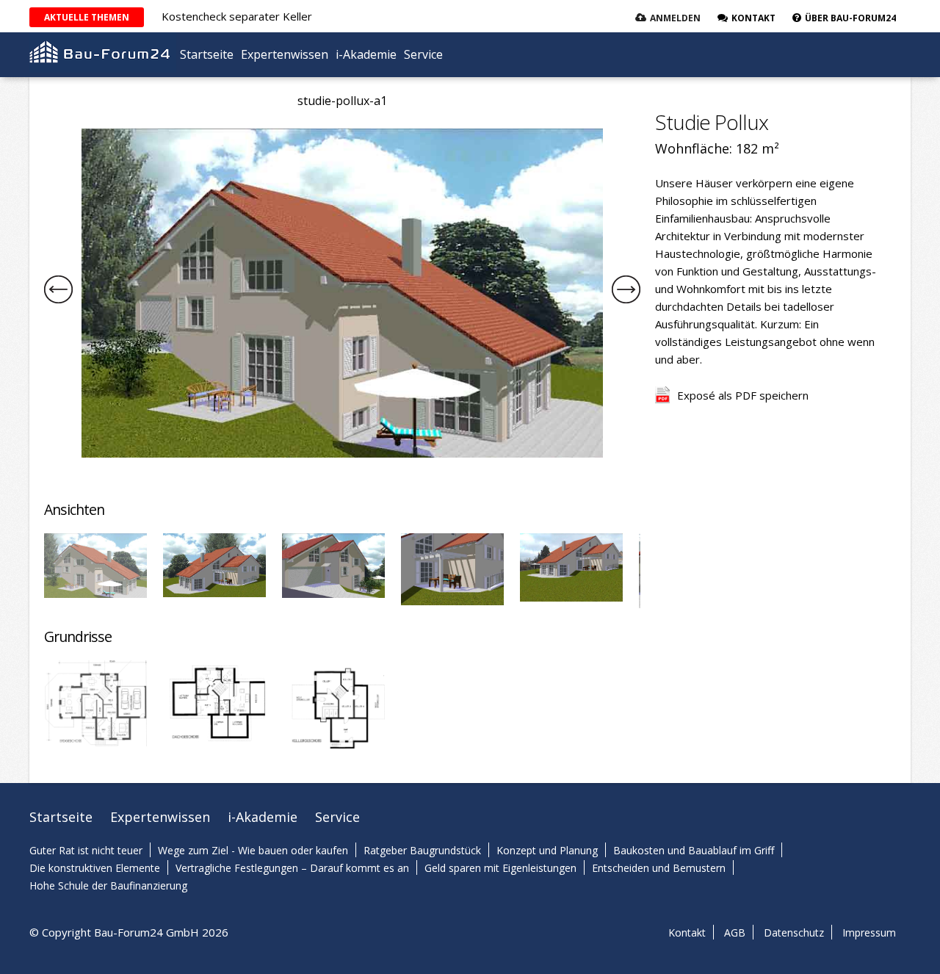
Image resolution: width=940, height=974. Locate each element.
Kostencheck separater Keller (237, 16)
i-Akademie (366, 54)
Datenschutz (794, 932)
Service (423, 54)
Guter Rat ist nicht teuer (85, 850)
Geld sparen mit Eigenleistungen (500, 868)
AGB (734, 932)
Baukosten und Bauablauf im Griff (693, 850)
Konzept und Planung (547, 850)
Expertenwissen (284, 54)
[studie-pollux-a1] (342, 453)
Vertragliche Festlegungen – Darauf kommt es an (292, 868)
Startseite (207, 54)
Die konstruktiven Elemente (94, 868)
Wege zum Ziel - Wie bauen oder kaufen (253, 850)
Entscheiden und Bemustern (659, 868)
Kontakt (687, 932)
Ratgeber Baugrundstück (422, 850)
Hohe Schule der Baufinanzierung (108, 885)
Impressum (869, 932)
